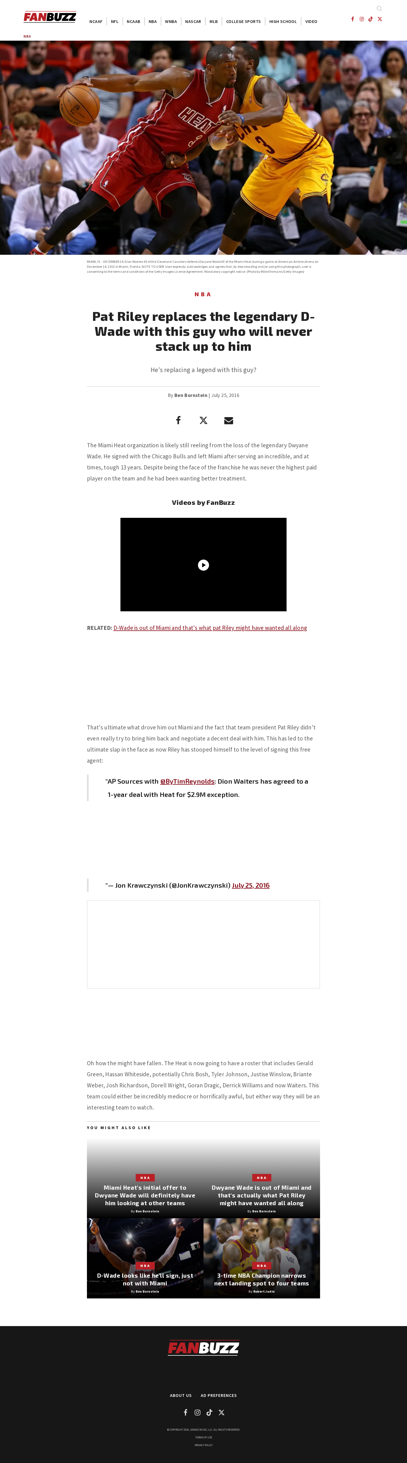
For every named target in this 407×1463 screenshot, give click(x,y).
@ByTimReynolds (187, 781)
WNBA (171, 21)
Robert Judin (264, 1291)
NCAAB (133, 21)
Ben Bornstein (190, 395)
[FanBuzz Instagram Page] (361, 19)
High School (283, 21)
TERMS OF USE (203, 1437)
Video (311, 21)
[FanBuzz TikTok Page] (370, 19)
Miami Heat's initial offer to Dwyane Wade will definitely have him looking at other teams (145, 1195)
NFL (115, 21)
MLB (214, 21)
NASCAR (193, 21)
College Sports (243, 21)
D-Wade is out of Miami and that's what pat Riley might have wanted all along (210, 628)
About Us (181, 1395)
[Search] (379, 8)
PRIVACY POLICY (204, 1445)
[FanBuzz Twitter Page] (380, 19)
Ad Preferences (219, 1395)
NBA (153, 21)
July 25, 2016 (251, 885)
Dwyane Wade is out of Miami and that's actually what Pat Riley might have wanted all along (262, 1195)
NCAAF (95, 21)
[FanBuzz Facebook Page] (352, 19)
